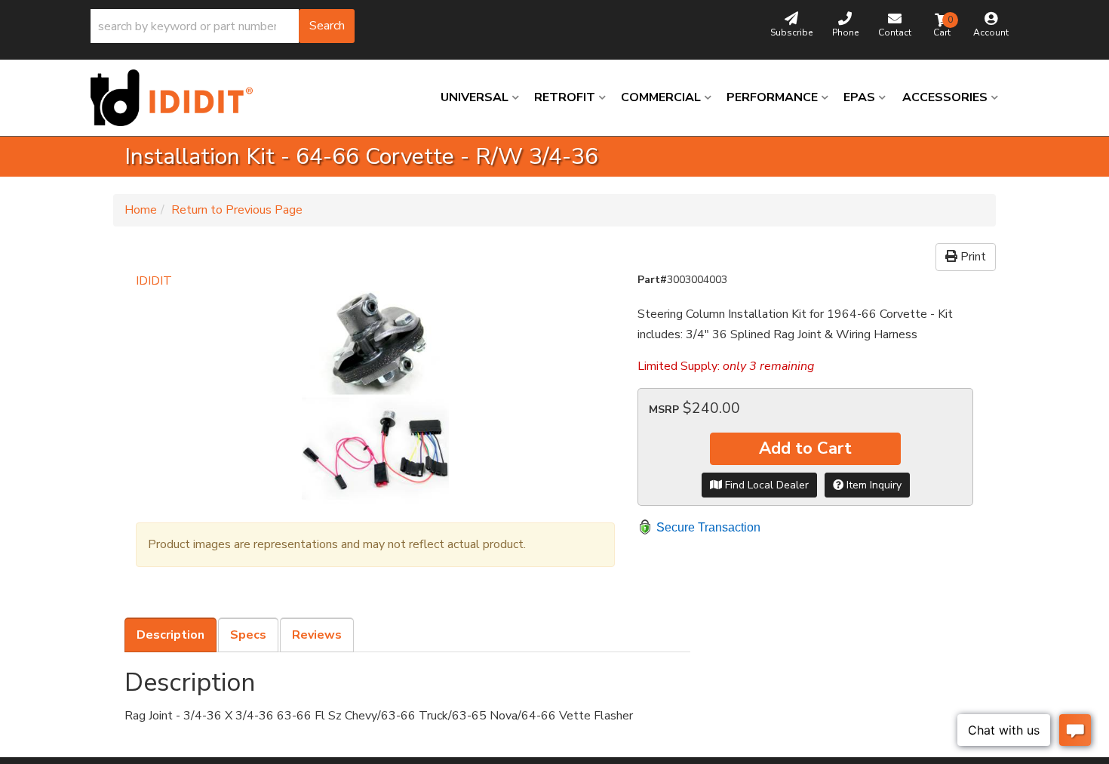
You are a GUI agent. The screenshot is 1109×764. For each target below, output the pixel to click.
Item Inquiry (872, 485)
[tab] (170, 635)
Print (971, 256)
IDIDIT (154, 281)
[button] (223, 26)
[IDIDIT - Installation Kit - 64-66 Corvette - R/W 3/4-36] (375, 399)
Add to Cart (805, 448)
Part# (652, 280)
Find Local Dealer (765, 485)
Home (140, 210)
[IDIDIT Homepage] (177, 98)
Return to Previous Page (237, 210)
